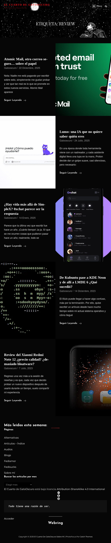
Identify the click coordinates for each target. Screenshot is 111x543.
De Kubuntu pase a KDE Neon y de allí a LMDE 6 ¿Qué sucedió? (83, 282)
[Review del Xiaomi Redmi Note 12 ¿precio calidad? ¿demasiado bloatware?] (83, 377)
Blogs (7, 455)
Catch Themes (86, 537)
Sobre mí (9, 472)
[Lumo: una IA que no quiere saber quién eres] (28, 152)
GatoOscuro (27, 489)
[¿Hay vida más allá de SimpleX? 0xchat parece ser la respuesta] (83, 225)
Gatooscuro (10, 68)
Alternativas (11, 437)
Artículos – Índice (14, 443)
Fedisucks (10, 466)
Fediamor (10, 461)
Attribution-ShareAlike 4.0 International (81, 489)
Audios (8, 449)
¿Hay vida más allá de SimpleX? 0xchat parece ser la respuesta (24, 208)
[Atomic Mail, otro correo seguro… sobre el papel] (83, 79)
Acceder (9, 518)
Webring (55, 523)
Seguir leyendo (15, 100)
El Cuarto (9, 489)
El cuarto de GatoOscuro (27, 4)
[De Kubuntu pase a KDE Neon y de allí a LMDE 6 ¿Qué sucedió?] (28, 300)
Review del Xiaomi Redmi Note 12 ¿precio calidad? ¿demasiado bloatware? (26, 359)
